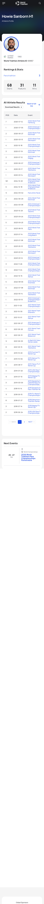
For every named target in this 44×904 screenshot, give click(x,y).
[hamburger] (3, 3)
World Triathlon (22, 3)
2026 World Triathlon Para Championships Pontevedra (28, 457)
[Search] (40, 3)
